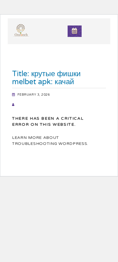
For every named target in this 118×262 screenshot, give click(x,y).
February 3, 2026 (33, 94)
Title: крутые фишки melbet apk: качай (46, 77)
